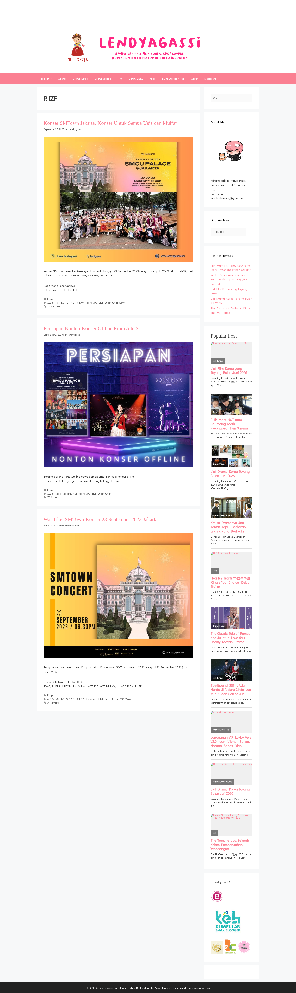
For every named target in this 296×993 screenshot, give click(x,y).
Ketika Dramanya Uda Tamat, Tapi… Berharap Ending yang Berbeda (229, 279)
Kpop (152, 78)
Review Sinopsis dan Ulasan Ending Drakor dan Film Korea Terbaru (137, 16)
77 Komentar (54, 306)
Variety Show (136, 78)
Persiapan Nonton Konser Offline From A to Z (91, 328)
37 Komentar (53, 497)
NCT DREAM (77, 302)
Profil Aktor (45, 78)
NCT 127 (65, 302)
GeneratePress (201, 987)
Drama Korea (80, 78)
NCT (58, 302)
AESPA (50, 302)
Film (120, 78)
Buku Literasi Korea (173, 78)
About (194, 78)
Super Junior (111, 302)
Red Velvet (91, 302)
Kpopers (67, 493)
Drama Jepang (103, 78)
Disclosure (210, 78)
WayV (122, 302)
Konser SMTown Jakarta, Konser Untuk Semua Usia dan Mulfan (111, 123)
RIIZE (100, 302)
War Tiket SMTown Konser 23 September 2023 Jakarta (100, 519)
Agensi (62, 78)
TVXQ (121, 699)
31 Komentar (53, 702)
